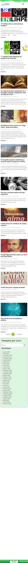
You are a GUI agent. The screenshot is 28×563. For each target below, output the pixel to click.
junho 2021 (6, 382)
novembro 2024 (7, 358)
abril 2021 (6, 385)
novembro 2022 (7, 372)
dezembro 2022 (7, 370)
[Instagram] (11, 562)
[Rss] (17, 562)
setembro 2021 (7, 378)
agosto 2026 (6, 352)
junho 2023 (6, 363)
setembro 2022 (7, 373)
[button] (23, 4)
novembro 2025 (7, 355)
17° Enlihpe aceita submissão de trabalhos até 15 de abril (11, 57)
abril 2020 (6, 400)
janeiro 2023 (6, 368)
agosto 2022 (6, 375)
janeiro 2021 (6, 390)
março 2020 (6, 402)
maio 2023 (6, 365)
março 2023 (6, 367)
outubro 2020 (7, 395)
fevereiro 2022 (7, 377)
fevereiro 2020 (7, 403)
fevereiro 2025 (7, 357)
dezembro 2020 (7, 392)
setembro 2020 (7, 397)
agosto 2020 (6, 398)
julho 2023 (6, 362)
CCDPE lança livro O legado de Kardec (13, 287)
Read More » (3, 37)
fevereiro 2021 (7, 388)
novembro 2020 (7, 393)
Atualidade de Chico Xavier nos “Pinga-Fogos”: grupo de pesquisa (13, 126)
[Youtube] (14, 562)
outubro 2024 (7, 360)
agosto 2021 (6, 380)
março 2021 (6, 387)
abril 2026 (6, 353)
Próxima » (19, 334)
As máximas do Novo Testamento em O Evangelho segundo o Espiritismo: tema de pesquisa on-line (13, 92)
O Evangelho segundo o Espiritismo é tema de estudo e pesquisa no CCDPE (13, 160)
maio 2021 (6, 383)
